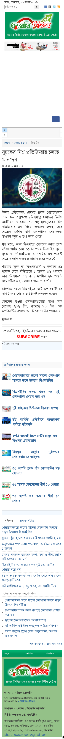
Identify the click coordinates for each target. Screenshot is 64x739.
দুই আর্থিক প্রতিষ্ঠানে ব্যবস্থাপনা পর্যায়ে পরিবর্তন (31, 626)
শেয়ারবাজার (20, 143)
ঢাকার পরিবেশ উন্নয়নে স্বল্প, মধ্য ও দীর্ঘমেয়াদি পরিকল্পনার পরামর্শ (32, 557)
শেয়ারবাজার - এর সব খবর (45, 644)
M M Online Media (26, 701)
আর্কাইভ (29, 653)
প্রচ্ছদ (7, 143)
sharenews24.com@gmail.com (25, 735)
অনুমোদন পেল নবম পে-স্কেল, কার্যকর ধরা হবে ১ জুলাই (31, 546)
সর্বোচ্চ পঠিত (26, 521)
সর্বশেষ (9, 521)
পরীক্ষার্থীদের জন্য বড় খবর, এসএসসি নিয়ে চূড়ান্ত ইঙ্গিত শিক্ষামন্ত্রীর (29, 588)
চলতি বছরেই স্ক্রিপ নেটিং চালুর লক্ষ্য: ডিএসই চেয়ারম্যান (31, 633)
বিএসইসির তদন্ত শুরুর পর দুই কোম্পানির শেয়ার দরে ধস (28, 567)
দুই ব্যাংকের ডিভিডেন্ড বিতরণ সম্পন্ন (25, 620)
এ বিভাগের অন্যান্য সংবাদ (17, 365)
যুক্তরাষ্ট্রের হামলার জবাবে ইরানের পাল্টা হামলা (32, 538)
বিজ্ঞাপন (50, 653)
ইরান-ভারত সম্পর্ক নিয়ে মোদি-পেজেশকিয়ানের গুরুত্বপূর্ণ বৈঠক (31, 578)
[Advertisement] (32, 84)
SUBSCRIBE (29, 337)
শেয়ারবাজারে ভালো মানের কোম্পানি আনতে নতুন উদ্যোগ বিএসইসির (29, 530)
